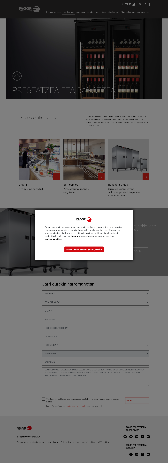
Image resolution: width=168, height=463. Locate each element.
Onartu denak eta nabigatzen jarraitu (84, 249)
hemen (74, 236)
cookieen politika (53, 239)
